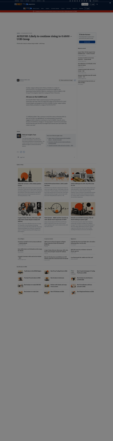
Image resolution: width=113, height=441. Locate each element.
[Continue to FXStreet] (110, 3)
